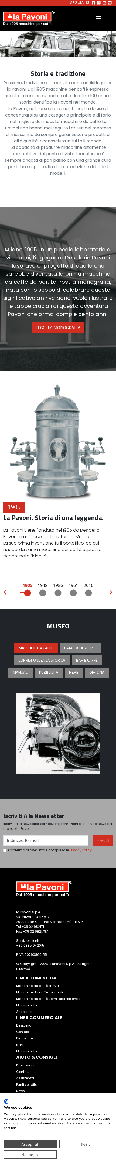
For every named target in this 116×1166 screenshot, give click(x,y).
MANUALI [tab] (20, 672)
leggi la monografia (58, 327)
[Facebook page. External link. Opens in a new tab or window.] (93, 3)
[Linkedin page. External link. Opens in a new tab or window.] (104, 3)
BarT (20, 1044)
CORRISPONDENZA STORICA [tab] (41, 660)
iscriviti (102, 840)
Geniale (22, 1032)
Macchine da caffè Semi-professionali (48, 998)
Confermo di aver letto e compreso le (50, 850)
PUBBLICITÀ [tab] (48, 672)
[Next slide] (91, 733)
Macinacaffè (26, 1005)
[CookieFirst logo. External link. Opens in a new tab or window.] (6, 1101)
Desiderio (23, 1025)
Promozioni (25, 1065)
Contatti (23, 1071)
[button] (5, 593)
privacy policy (81, 850)
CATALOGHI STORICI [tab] (80, 648)
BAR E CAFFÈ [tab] (87, 660)
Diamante (24, 1038)
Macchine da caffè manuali (39, 992)
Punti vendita (26, 1084)
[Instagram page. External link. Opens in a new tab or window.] (99, 3)
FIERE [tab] (74, 672)
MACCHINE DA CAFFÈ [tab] (36, 648)
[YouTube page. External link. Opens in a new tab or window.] (110, 3)
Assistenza (25, 1078)
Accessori (24, 1011)
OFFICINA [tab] (96, 672)
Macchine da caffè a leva (37, 986)
